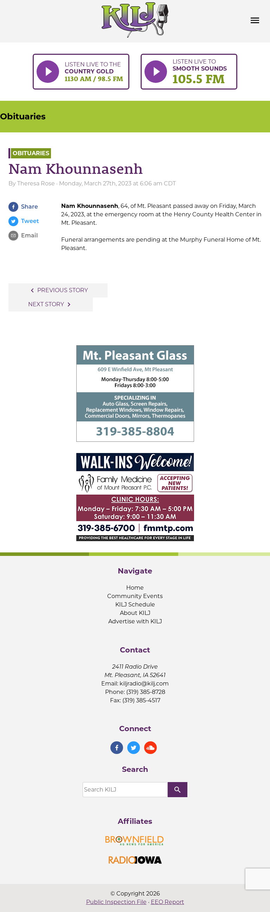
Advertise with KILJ (135, 621)
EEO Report (167, 902)
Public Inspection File (116, 902)
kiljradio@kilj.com (144, 683)
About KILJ (135, 613)
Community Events (135, 596)
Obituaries (23, 116)
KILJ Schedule (135, 604)
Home (135, 587)
